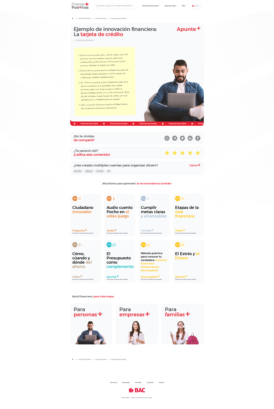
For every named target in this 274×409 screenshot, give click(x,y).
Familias (138, 382)
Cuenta (161, 382)
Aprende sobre (170, 6)
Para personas (100, 18)
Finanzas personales (118, 18)
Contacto (150, 382)
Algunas (89, 171)
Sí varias (100, 171)
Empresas (126, 382)
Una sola (77, 171)
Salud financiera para (150, 6)
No (109, 171)
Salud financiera (85, 18)
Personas (113, 382)
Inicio (196, 6)
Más (183, 6)
